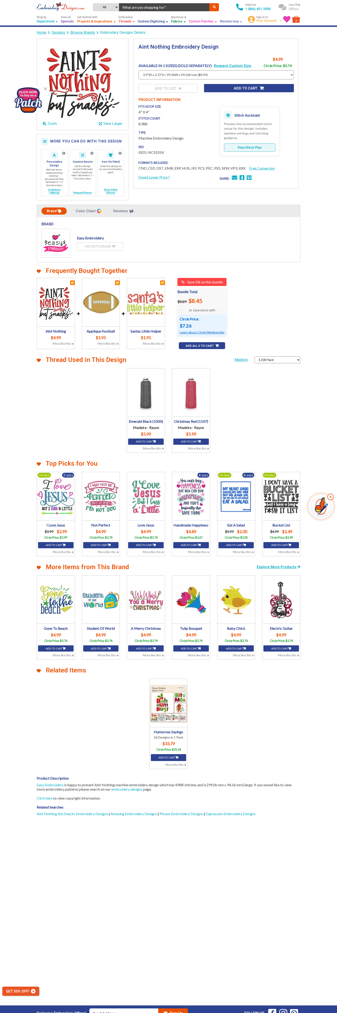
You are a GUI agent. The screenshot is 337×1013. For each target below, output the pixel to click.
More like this (62, 343)
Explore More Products (277, 567)
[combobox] (164, 7)
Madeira (241, 360)
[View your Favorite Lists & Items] (286, 19)
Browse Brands (82, 32)
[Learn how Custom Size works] (91, 153)
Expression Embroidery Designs (231, 814)
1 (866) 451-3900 (258, 9)
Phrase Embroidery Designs (182, 814)
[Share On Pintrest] (249, 178)
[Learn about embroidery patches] (120, 153)
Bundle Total (187, 291)
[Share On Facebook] (242, 178)
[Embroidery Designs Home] (60, 7)
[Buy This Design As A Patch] (28, 99)
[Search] (214, 7)
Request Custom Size (232, 66)
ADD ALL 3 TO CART (199, 345)
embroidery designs (126, 789)
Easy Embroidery (50, 785)
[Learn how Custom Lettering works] (63, 153)
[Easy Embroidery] (55, 243)
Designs (58, 32)
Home (41, 32)
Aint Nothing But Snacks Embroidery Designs (73, 814)
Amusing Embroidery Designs (134, 814)
